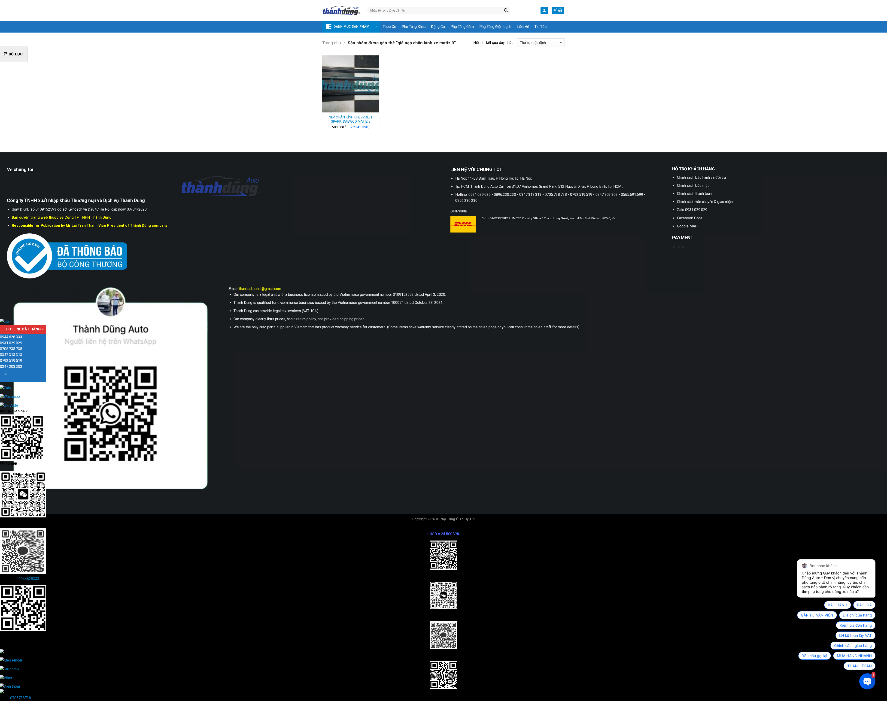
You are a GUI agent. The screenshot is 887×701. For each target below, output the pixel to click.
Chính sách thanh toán (694, 193)
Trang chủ (331, 42)
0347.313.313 (11, 355)
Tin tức (541, 26)
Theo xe (389, 26)
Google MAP (687, 226)
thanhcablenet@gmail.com (260, 289)
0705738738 (20, 698)
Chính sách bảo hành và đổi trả (701, 177)
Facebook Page (689, 218)
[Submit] (506, 11)
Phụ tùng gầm (462, 26)
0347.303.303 (11, 366)
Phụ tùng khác (413, 26)
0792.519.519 (11, 361)
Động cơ (438, 26)
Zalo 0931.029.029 (692, 210)
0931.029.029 (11, 343)
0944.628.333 (11, 337)
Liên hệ (523, 26)
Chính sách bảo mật (693, 185)
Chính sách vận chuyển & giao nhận (705, 201)
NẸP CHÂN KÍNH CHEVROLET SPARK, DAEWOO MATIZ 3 (351, 119)
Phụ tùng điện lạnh (495, 26)
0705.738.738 (11, 349)
